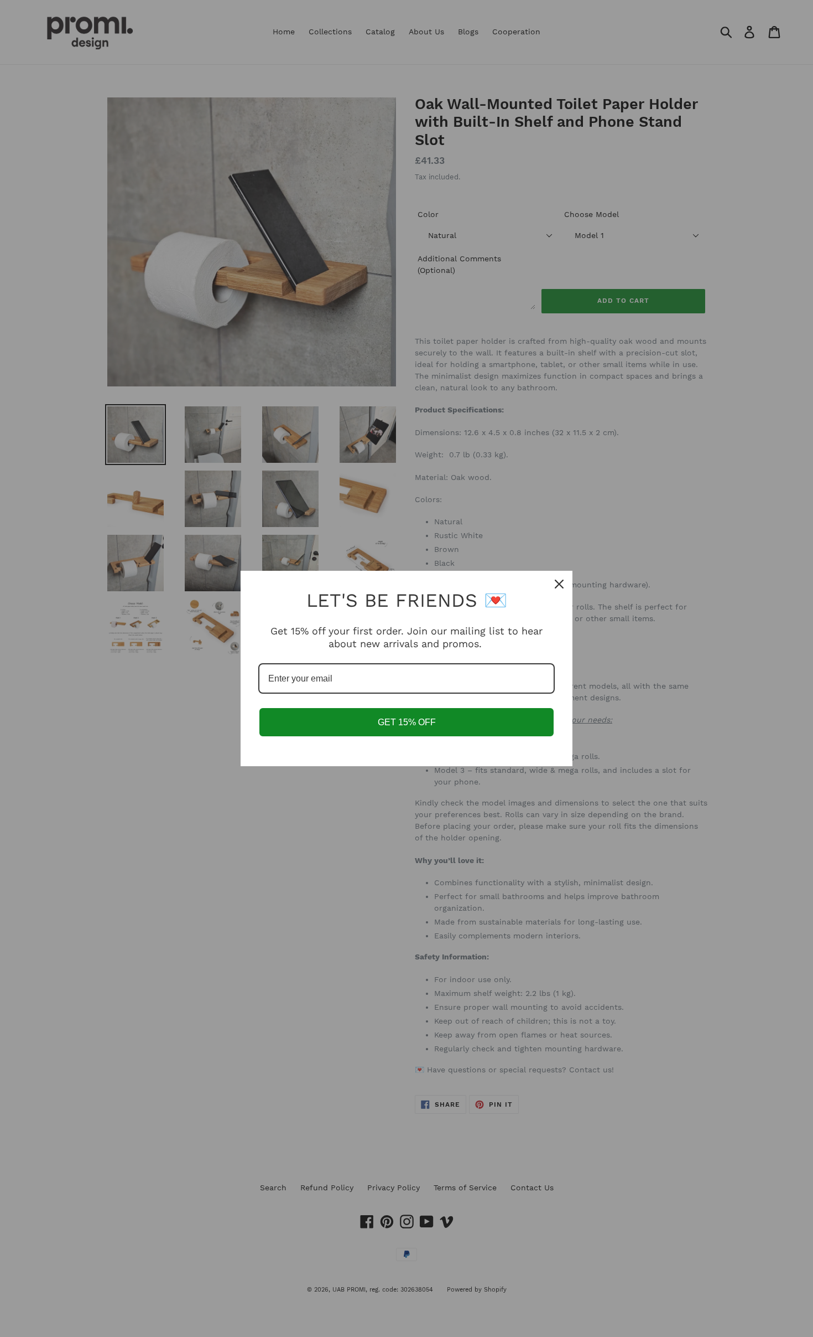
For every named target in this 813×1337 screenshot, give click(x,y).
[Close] (559, 584)
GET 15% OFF (407, 722)
